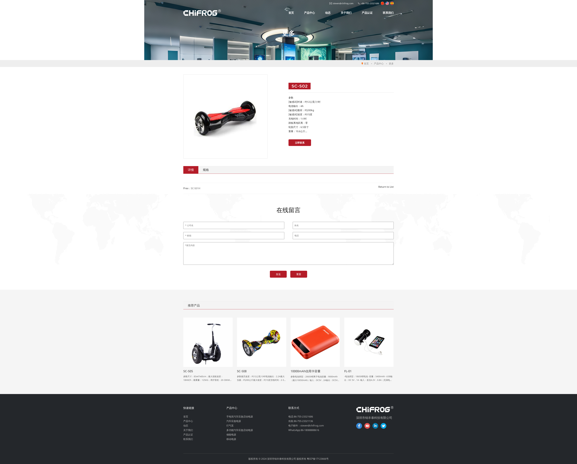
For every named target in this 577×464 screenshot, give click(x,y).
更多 (391, 63)
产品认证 (367, 12)
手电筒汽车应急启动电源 (239, 416)
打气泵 (230, 425)
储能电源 (231, 434)
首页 (291, 12)
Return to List (386, 186)
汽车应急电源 (233, 421)
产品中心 (309, 12)
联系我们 (388, 12)
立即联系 (300, 142)
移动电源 (231, 439)
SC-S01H (195, 188)
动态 (328, 12)
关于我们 (346, 12)
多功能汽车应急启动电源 (239, 430)
